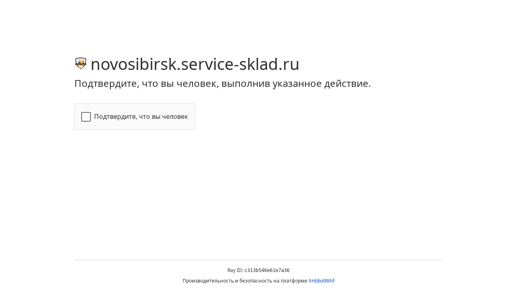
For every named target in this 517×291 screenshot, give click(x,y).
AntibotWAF (322, 280)
